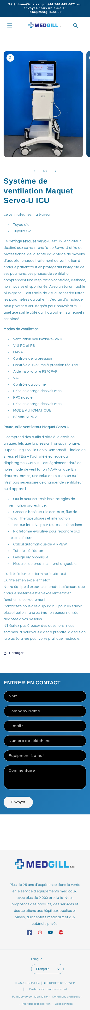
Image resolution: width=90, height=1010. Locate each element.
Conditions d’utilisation (67, 996)
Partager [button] (16, 653)
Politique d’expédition (36, 1004)
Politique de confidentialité (30, 996)
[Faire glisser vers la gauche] (34, 171)
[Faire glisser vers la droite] (55, 171)
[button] (9, 25)
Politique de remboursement (48, 989)
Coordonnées (64, 1004)
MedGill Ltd (32, 983)
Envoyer (18, 802)
